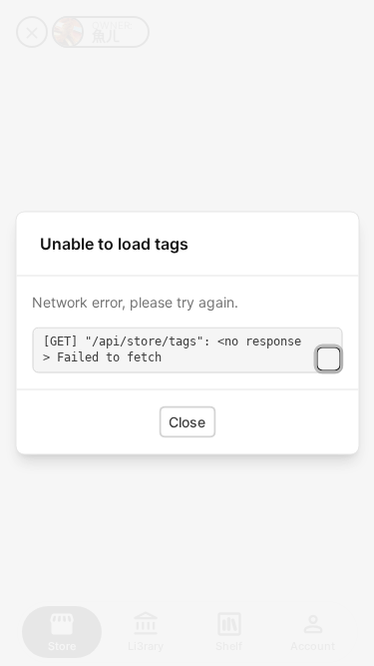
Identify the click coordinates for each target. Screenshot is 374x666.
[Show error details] (328, 359)
